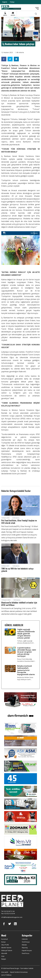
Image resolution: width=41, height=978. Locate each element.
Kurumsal (4, 939)
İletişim (3, 959)
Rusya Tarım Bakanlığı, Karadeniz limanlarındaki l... (26, 660)
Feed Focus (25, 953)
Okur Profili (5, 945)
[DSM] (20, 715)
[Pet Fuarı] (20, 816)
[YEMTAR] (20, 728)
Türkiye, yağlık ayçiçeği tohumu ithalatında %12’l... (25, 642)
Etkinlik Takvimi (6, 948)
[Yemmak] (20, 778)
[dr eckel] (20, 791)
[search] (36, 14)
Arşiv (2, 956)
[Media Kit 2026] (20, 879)
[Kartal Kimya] (20, 740)
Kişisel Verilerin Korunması (19, 972)
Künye (3, 942)
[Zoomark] (20, 829)
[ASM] (20, 753)
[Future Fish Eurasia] (20, 867)
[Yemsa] (20, 854)
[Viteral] (20, 766)
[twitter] (9, 925)
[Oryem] (20, 804)
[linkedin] (15, 925)
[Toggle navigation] (37, 8)
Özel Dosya (26, 942)
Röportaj (25, 948)
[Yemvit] (20, 841)
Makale (24, 945)
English (4, 2)
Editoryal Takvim (6, 950)
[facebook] (4, 925)
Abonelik (4, 953)
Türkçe (12, 2)
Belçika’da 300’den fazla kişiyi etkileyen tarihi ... (25, 678)
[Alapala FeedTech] (20, 700)
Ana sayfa (4, 972)
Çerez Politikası (6, 975)
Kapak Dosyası (27, 950)
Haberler (25, 939)
